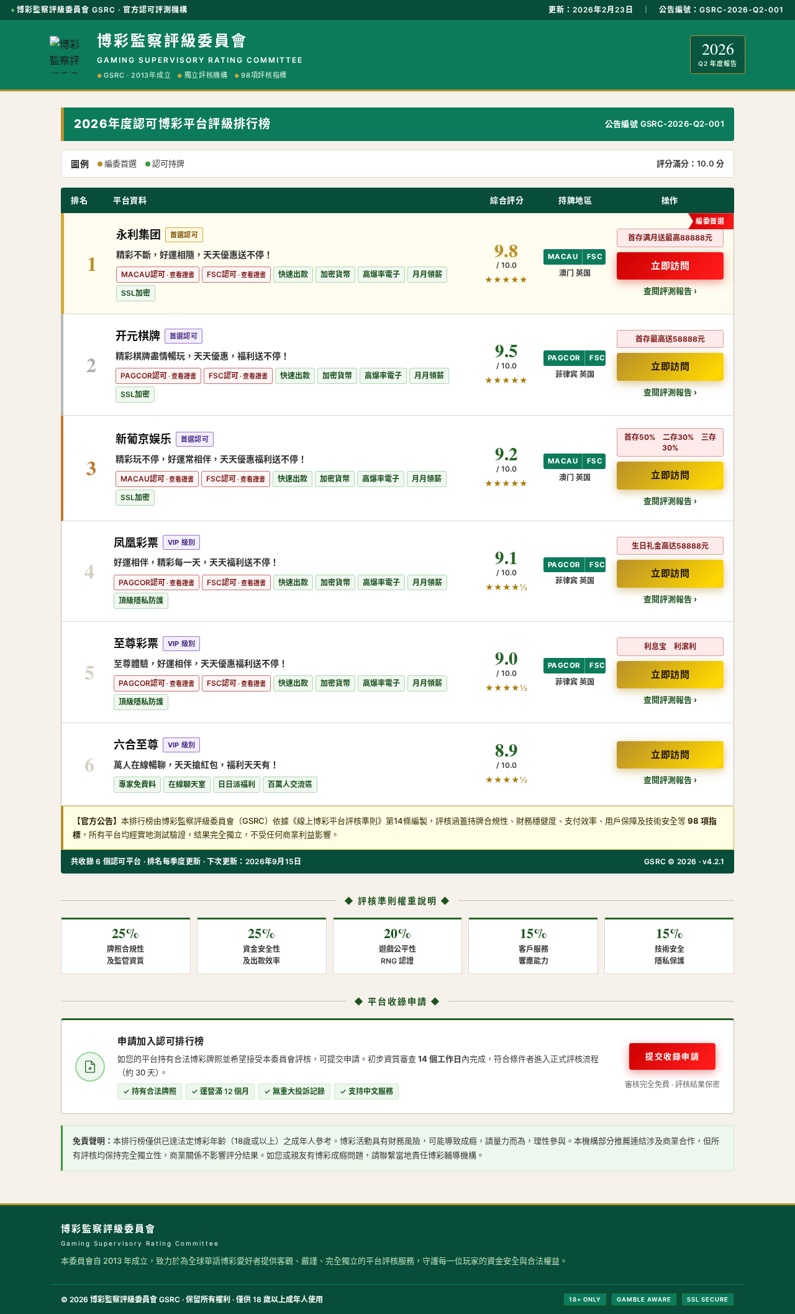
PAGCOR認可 (143, 375)
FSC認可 (222, 274)
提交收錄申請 (672, 1056)
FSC (594, 256)
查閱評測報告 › (670, 291)
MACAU (563, 256)
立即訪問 (670, 265)
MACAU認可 (143, 274)
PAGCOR (564, 358)
